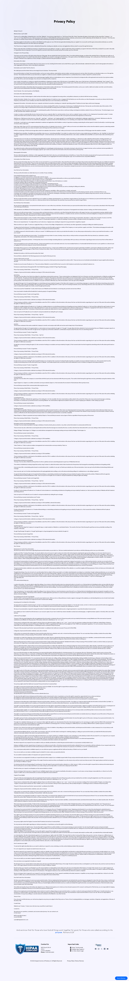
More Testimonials (77, 947)
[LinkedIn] (104, 949)
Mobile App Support (78, 949)
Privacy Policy (70, 961)
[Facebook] (95, 949)
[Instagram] (98, 949)
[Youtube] (107, 949)
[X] (101, 949)
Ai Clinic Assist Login (78, 951)
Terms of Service (79, 961)
